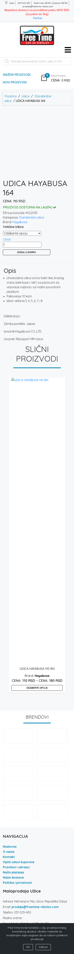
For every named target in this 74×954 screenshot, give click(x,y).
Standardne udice (31, 217)
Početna (11, 96)
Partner (37, 18)
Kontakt (9, 857)
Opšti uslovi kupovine (18, 862)
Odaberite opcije (37, 687)
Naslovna (10, 846)
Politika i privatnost (17, 883)
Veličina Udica (13, 227)
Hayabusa (20, 222)
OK (28, 946)
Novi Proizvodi (15, 82)
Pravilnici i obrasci (16, 867)
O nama (8, 852)
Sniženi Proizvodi (17, 75)
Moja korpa (58, 75)
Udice (25, 96)
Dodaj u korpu (26, 252)
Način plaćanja (13, 872)
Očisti (7, 239)
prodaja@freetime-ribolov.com (35, 907)
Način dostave (13, 877)
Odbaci (43, 946)
